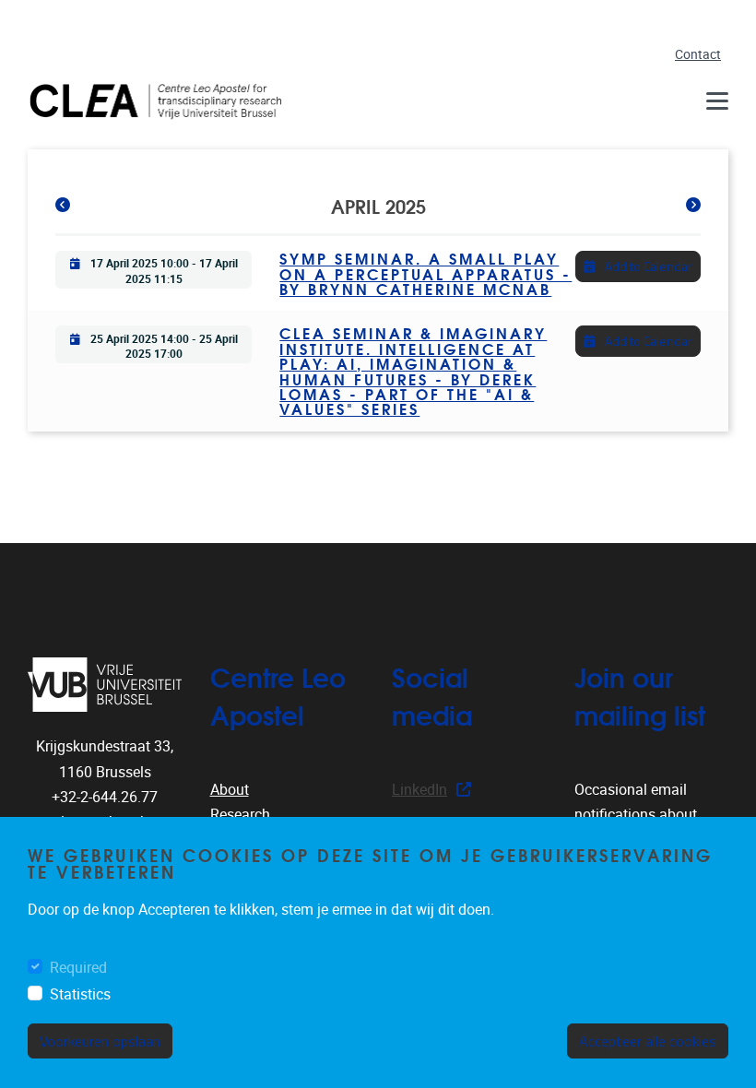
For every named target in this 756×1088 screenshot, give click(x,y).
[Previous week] (62, 205)
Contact (698, 55)
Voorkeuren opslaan (100, 1041)
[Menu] (717, 101)
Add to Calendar (647, 266)
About (229, 789)
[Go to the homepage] (161, 101)
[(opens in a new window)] (105, 684)
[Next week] (693, 205)
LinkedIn (419, 789)
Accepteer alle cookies (647, 1041)
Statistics (80, 994)
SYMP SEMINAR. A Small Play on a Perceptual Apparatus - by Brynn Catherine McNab (425, 273)
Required (78, 967)
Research (240, 814)
